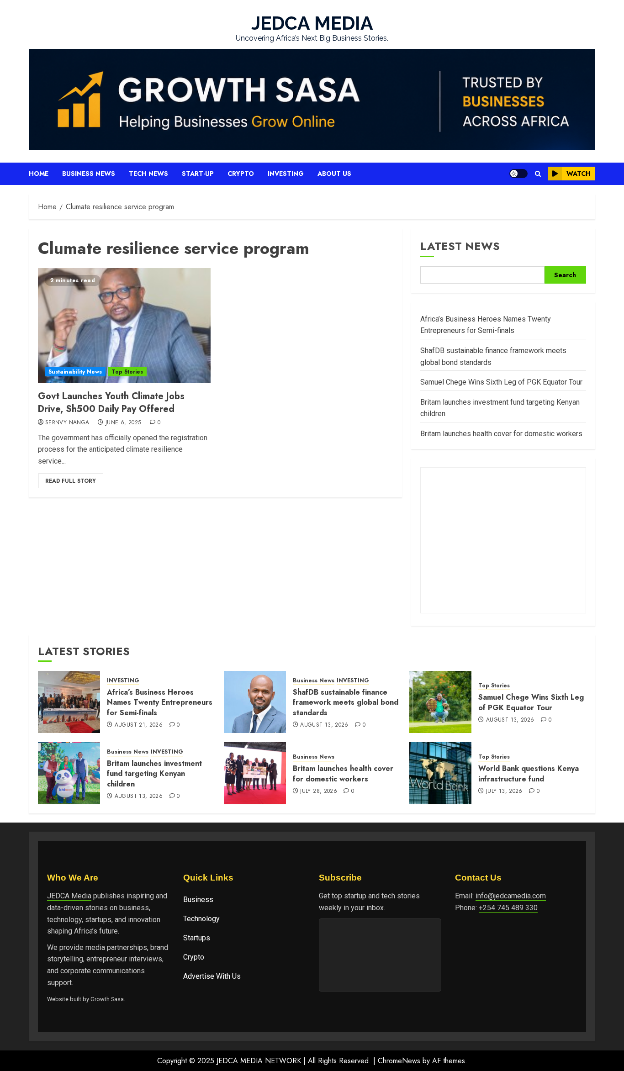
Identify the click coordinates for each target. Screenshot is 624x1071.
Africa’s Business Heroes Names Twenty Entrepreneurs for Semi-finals (159, 702)
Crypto (240, 173)
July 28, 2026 (318, 791)
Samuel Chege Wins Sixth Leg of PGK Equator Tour (501, 382)
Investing (286, 173)
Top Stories (127, 372)
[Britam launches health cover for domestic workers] (255, 773)
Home (38, 173)
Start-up (198, 173)
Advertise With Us (212, 976)
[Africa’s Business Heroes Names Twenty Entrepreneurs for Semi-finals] (69, 702)
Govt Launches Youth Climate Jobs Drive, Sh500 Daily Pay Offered (111, 403)
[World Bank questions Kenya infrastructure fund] (440, 773)
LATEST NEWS (460, 246)
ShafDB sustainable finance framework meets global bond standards (345, 702)
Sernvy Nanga (67, 423)
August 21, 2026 (139, 725)
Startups (196, 938)
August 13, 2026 (324, 725)
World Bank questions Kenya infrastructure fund (528, 773)
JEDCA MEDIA (312, 23)
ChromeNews (399, 1060)
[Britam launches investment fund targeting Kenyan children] (69, 773)
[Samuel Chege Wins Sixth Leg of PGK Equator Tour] (440, 702)
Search (565, 275)
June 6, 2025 (123, 423)
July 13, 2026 (504, 791)
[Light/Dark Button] (518, 173)
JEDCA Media (69, 896)
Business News (88, 173)
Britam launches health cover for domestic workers (501, 433)
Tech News (148, 173)
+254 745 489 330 (508, 907)
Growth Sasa (107, 999)
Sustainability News (75, 372)
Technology (201, 918)
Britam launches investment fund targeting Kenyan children (154, 773)
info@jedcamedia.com (511, 896)
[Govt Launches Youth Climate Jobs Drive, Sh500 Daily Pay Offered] (124, 325)
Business (198, 899)
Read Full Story (70, 481)
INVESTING (123, 681)
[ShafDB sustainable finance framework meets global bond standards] (255, 702)
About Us (334, 173)
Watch (578, 173)
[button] (538, 174)
